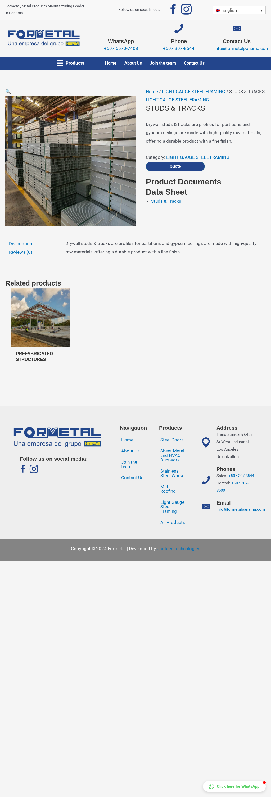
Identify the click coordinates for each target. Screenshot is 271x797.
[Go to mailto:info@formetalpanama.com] (236, 40)
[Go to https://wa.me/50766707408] (121, 40)
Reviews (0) (20, 252)
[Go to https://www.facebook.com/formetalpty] (173, 10)
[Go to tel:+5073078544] (178, 40)
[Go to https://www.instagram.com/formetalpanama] (186, 10)
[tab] (31, 243)
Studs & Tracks (166, 201)
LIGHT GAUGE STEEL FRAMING (193, 91)
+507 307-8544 (241, 475)
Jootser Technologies (178, 548)
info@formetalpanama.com (240, 509)
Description (20, 243)
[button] (234, 786)
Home (152, 91)
